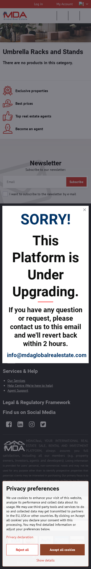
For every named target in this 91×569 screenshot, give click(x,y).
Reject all (22, 550)
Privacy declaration (19, 537)
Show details (45, 560)
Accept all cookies (62, 550)
